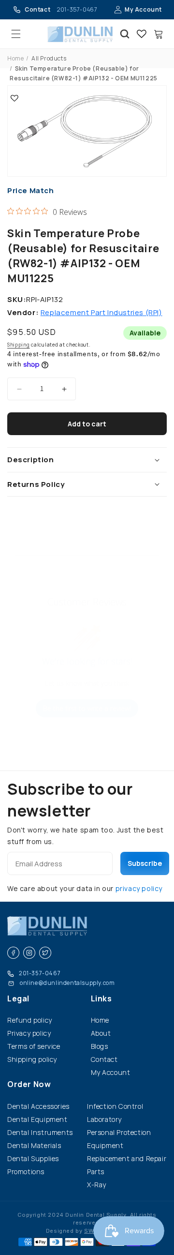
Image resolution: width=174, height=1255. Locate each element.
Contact (104, 1059)
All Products (48, 58)
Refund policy (29, 1020)
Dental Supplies (33, 1158)
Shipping (18, 344)
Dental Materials (34, 1145)
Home (15, 58)
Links (101, 998)
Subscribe (145, 863)
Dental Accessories (38, 1106)
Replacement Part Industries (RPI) (101, 312)
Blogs (99, 1046)
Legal (18, 998)
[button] (15, 34)
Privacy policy (29, 1033)
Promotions (25, 1171)
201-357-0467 (39, 973)
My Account (143, 9)
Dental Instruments (40, 1132)
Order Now (29, 1084)
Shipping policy (32, 1059)
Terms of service (33, 1046)
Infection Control (115, 1106)
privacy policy (139, 888)
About (101, 1033)
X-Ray (96, 1184)
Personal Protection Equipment (119, 1139)
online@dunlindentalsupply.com (67, 983)
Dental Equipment (37, 1119)
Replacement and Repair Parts (126, 1165)
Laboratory (104, 1119)
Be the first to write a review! (87, 708)
